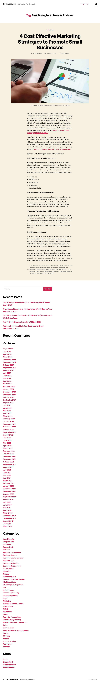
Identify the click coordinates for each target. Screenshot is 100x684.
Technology (7, 644)
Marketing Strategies (36, 269)
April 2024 (7, 381)
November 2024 (9, 362)
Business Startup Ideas (12, 566)
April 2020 (7, 510)
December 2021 (9, 456)
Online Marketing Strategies (50, 271)
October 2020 (8, 494)
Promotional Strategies (65, 271)
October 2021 (8, 462)
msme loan (7, 612)
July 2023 (7, 405)
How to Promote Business (42, 267)
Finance (6, 574)
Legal (5, 598)
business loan (8, 561)
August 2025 (8, 349)
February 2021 (8, 483)
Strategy (6, 636)
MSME (5, 609)
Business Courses (10, 555)
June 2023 (7, 408)
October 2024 (8, 365)
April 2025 (7, 354)
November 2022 (9, 427)
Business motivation (11, 563)
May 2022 (7, 443)
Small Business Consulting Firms (16, 631)
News (5, 614)
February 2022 (9, 451)
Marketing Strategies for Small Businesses (54, 269)
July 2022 (7, 438)
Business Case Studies (12, 553)
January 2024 (8, 389)
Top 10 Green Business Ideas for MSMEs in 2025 (22, 322)
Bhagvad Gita (8, 542)
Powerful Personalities (12, 617)
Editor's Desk (38, 53)
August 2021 (8, 467)
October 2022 (8, 430)
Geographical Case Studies (14, 579)
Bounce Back (8, 547)
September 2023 (9, 400)
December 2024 (9, 360)
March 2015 (7, 526)
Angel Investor (9, 539)
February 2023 (9, 419)
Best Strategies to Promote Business (40, 266)
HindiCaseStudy (9, 582)
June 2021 (7, 473)
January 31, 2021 (51, 53)
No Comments (65, 53)
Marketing (50, 30)
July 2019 (7, 524)
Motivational (8, 606)
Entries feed (8, 662)
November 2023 (9, 395)
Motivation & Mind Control (13, 604)
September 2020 (9, 497)
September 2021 (9, 465)
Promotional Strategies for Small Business (41, 273)
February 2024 (9, 387)
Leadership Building (11, 593)
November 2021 (9, 459)
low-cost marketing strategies (59, 267)
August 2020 (8, 500)
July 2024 (7, 373)
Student (6, 639)
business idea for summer (13, 558)
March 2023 (7, 416)
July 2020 (7, 502)
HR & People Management (13, 585)
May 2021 (7, 475)
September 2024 (9, 368)
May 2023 (7, 411)
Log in (5, 659)
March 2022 (7, 448)
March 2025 (7, 357)
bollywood (7, 544)
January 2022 (8, 454)
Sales (5, 625)
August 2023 (8, 403)
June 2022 (7, 440)
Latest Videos (8, 590)
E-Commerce (8, 569)
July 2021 (7, 470)
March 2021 (7, 481)
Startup (6, 633)
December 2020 (9, 489)
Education (7, 571)
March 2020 (7, 513)
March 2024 (7, 384)
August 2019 (8, 521)
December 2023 (9, 392)
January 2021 (8, 486)
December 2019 (9, 516)
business (6, 550)
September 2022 (9, 432)
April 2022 (7, 446)
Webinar (6, 647)
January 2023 (8, 421)
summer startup (9, 641)
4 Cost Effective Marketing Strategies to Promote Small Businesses (50, 41)
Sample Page (85, 4)
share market (8, 628)
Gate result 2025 (9, 577)
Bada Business (9, 4)
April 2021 (7, 478)
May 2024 (7, 378)
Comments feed (9, 665)
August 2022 (8, 435)
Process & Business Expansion (15, 622)
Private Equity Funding (12, 620)
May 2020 (7, 508)
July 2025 (7, 351)
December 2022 (9, 424)
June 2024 (7, 376)
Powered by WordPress (27, 679)
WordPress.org (9, 667)
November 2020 (9, 491)
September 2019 (9, 518)
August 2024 (8, 370)
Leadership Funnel (10, 596)
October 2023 (8, 397)
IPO (4, 587)
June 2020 (7, 505)
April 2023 (7, 413)
